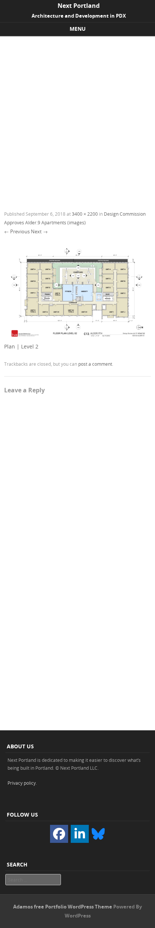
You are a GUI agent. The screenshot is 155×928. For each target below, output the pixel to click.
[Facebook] (59, 834)
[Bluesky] (98, 833)
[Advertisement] (77, 117)
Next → (39, 231)
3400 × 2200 (85, 214)
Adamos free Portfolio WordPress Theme (62, 906)
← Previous (17, 231)
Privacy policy (22, 783)
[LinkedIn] (80, 834)
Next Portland (79, 6)
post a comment (95, 364)
